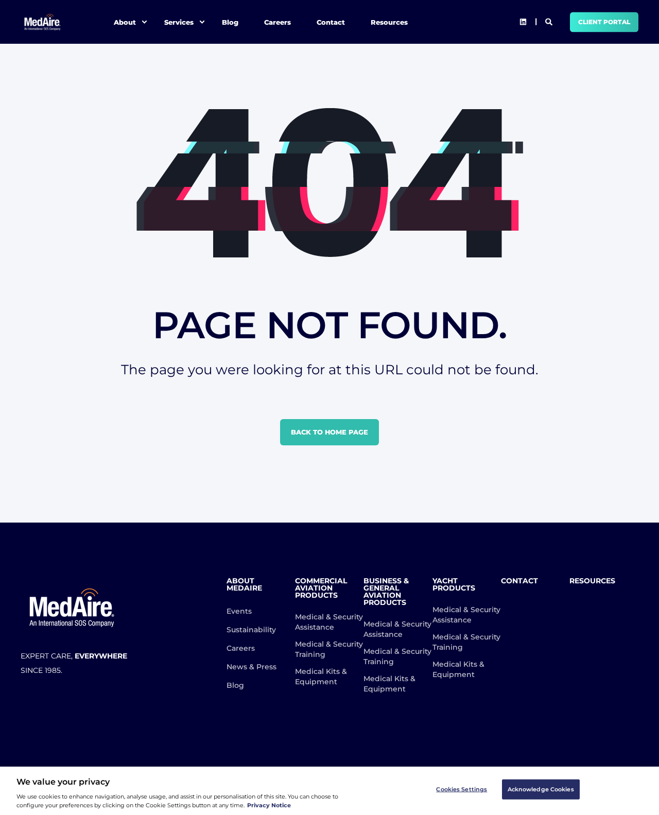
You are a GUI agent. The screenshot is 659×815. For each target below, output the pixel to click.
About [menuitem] (125, 22)
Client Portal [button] (604, 22)
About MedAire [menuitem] (244, 585)
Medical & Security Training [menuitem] (329, 649)
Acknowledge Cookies (541, 789)
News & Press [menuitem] (251, 666)
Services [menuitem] (179, 22)
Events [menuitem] (239, 611)
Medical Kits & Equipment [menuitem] (321, 676)
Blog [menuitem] (230, 22)
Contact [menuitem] (331, 22)
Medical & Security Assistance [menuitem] (329, 622)
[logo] (72, 607)
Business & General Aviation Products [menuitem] (386, 592)
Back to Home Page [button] (329, 432)
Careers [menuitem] (277, 22)
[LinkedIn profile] (523, 22)
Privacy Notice (269, 805)
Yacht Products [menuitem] (453, 585)
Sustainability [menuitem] (251, 629)
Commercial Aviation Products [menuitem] (321, 588)
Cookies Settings (461, 789)
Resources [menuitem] (389, 22)
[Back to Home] (42, 22)
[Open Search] (549, 21)
